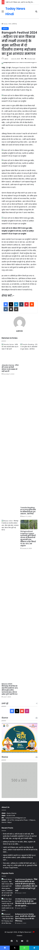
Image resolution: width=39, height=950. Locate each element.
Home (5, 24)
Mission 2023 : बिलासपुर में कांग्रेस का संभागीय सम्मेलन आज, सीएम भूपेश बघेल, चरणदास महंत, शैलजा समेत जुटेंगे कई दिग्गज (10, 689)
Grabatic (19, 935)
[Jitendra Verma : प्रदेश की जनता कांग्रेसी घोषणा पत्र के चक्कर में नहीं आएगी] (10, 353)
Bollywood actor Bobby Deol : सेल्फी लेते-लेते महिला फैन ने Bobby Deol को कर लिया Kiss (25, 917)
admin (6, 59)
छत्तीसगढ (14, 24)
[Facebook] (6, 304)
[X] (11, 304)
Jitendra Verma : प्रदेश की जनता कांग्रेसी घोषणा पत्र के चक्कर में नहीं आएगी (10, 368)
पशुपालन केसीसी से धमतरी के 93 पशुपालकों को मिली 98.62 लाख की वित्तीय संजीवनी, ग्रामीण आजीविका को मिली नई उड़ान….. (19, 857)
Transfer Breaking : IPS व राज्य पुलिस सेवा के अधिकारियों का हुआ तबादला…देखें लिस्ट (28, 510)
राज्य (10, 24)
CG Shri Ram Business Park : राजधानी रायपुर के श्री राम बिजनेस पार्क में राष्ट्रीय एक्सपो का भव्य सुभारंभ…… (26, 902)
